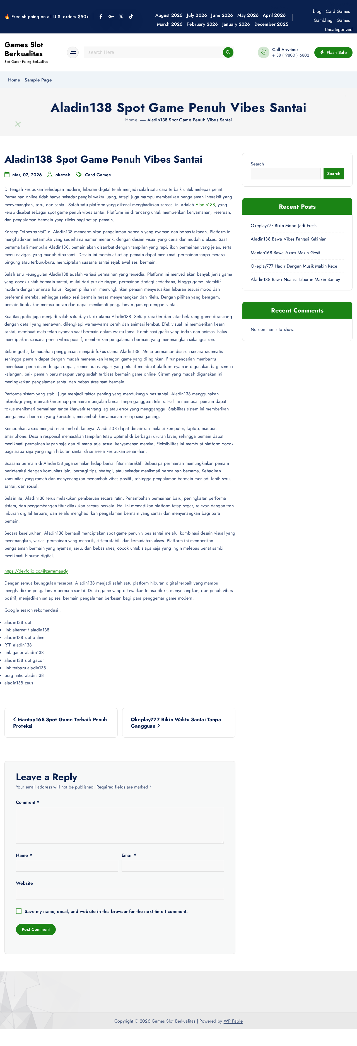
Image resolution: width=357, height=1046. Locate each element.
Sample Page (38, 80)
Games (343, 20)
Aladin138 (205, 204)
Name (24, 855)
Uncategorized (339, 29)
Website (24, 883)
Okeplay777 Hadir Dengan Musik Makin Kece (294, 266)
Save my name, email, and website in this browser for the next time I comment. (106, 911)
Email (129, 855)
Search (257, 164)
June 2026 (222, 15)
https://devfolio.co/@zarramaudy (36, 571)
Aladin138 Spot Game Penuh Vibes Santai (189, 120)
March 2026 (170, 24)
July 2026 (197, 15)
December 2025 (271, 24)
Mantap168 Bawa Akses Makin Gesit (285, 252)
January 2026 (236, 24)
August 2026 (169, 15)
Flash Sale (336, 52)
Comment (27, 802)
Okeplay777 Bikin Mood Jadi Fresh (284, 225)
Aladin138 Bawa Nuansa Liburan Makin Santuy (295, 279)
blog (317, 11)
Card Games (338, 11)
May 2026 (248, 15)
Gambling (323, 20)
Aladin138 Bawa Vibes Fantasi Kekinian (288, 239)
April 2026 (274, 15)
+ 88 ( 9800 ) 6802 (290, 55)
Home (14, 80)
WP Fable (233, 1021)
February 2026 (202, 24)
